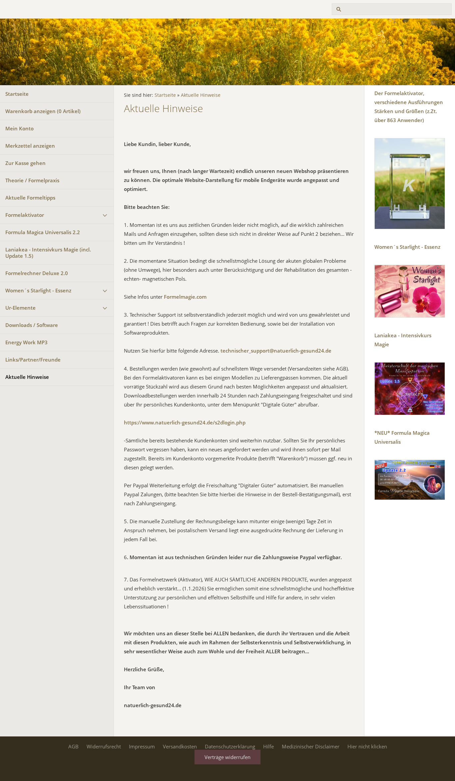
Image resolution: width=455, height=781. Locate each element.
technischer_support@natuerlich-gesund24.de (276, 350)
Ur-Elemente (20, 307)
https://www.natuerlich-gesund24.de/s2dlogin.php (184, 422)
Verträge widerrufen (227, 757)
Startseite (17, 93)
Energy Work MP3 (26, 342)
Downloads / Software (31, 325)
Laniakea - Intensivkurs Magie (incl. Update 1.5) (48, 252)
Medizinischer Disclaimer (310, 746)
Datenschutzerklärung (230, 746)
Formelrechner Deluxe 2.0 (36, 273)
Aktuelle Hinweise (27, 377)
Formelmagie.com (185, 296)
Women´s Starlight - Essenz (38, 290)
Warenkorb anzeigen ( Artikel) (43, 111)
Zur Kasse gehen (25, 163)
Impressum (142, 746)
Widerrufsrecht (104, 746)
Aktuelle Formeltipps (30, 197)
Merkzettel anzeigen (30, 145)
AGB (73, 746)
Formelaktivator (24, 215)
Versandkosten (180, 746)
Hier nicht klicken (367, 746)
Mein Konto (19, 128)
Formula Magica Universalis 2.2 (42, 232)
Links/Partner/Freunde (33, 359)
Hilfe (268, 746)
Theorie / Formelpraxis (32, 180)
